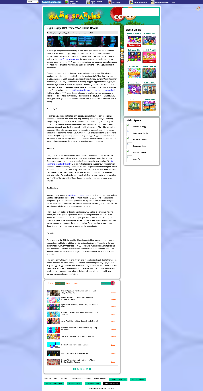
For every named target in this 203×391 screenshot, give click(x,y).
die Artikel (59, 283)
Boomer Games (138, 379)
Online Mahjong (93, 383)
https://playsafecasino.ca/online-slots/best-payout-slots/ (92, 90)
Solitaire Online (74, 383)
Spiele (50, 283)
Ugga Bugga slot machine (68, 59)
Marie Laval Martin (140, 133)
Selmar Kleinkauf (139, 140)
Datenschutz (64, 378)
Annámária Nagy (139, 127)
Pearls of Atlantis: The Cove (134, 34)
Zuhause (47, 378)
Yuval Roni (137, 159)
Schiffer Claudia (139, 152)
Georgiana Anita (139, 146)
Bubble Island (149, 34)
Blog (68, 283)
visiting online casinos (78, 195)
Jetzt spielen (134, 45)
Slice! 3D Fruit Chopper (149, 50)
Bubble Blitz (134, 66)
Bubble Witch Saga (149, 66)
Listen (75, 283)
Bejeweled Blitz (134, 50)
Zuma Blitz (134, 99)
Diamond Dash (134, 83)
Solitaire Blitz (149, 83)
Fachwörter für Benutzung (82, 378)
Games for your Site (118, 379)
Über (55, 378)
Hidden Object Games (54, 383)
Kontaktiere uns (100, 378)
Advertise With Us (111, 383)
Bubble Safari (149, 99)
